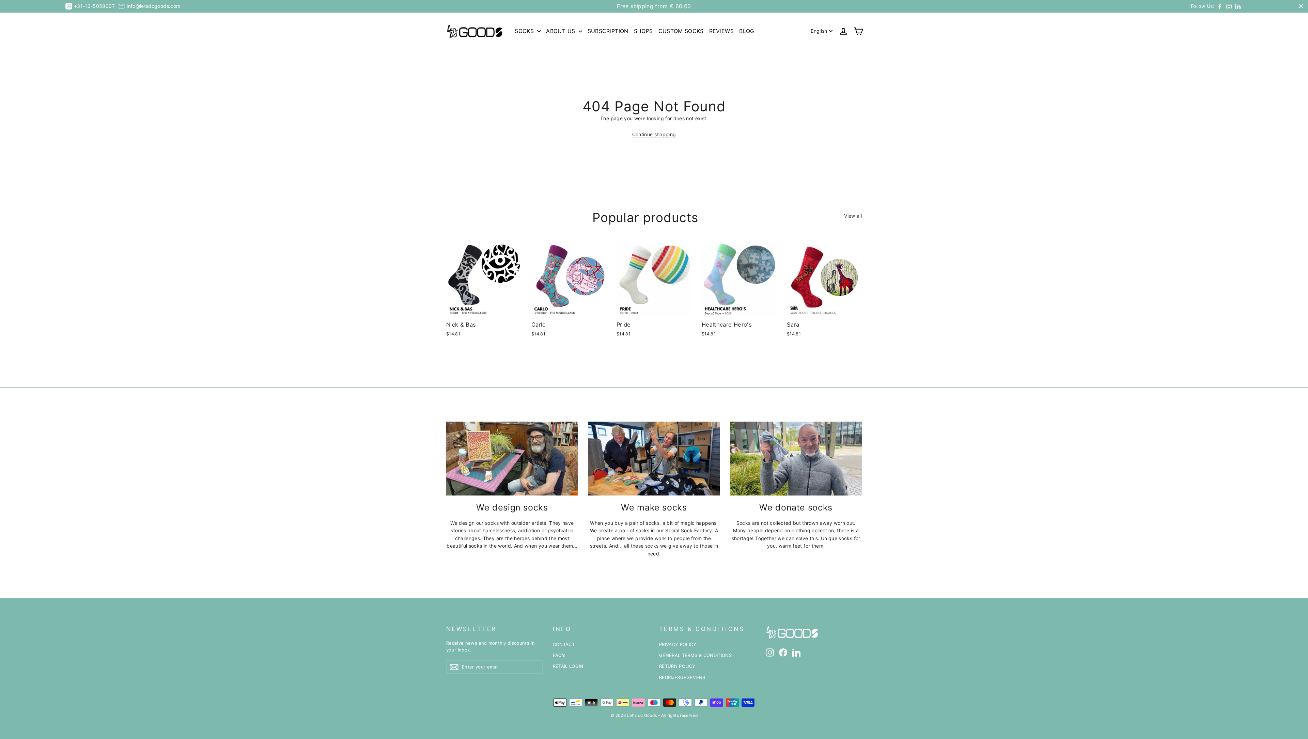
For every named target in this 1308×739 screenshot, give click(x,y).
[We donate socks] (796, 459)
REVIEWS (721, 31)
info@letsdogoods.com (153, 6)
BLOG (746, 31)
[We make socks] (654, 459)
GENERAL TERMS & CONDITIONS (695, 655)
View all (853, 216)
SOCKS (525, 31)
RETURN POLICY (677, 666)
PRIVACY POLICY (677, 644)
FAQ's (559, 655)
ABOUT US (561, 31)
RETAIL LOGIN (568, 666)
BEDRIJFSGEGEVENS (682, 677)
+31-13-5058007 (94, 6)
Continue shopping (654, 134)
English (819, 31)
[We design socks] (512, 459)
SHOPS (643, 31)
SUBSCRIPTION (608, 31)
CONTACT (564, 644)
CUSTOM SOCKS (681, 31)
